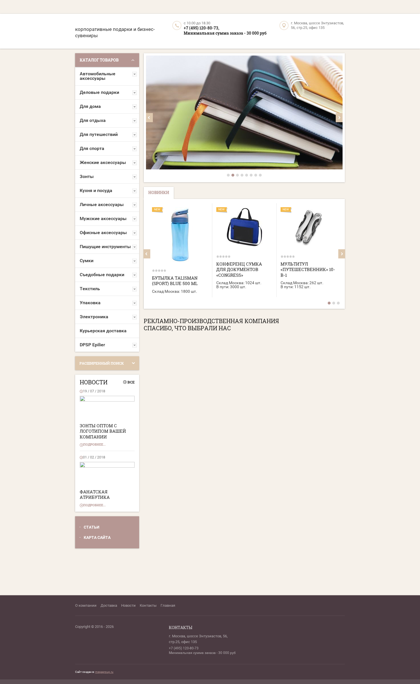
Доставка (109, 605)
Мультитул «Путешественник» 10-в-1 (308, 269)
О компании (86, 605)
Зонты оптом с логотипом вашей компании (103, 431)
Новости (128, 605)
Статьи (91, 527)
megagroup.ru (104, 671)
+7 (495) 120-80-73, (201, 28)
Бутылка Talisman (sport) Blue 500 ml (175, 280)
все (131, 382)
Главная (168, 605)
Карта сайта (97, 537)
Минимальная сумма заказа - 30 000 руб (225, 33)
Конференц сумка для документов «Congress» (239, 269)
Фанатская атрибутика (95, 494)
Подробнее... (94, 444)
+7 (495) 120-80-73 (184, 648)
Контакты (148, 605)
